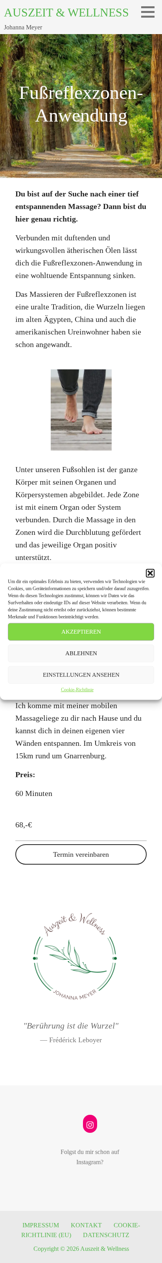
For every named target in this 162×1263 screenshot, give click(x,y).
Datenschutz (106, 1235)
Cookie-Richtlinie (77, 689)
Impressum (40, 1225)
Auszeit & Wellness (66, 12)
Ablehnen (81, 653)
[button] (150, 573)
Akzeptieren (81, 632)
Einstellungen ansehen (81, 675)
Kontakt (86, 1225)
